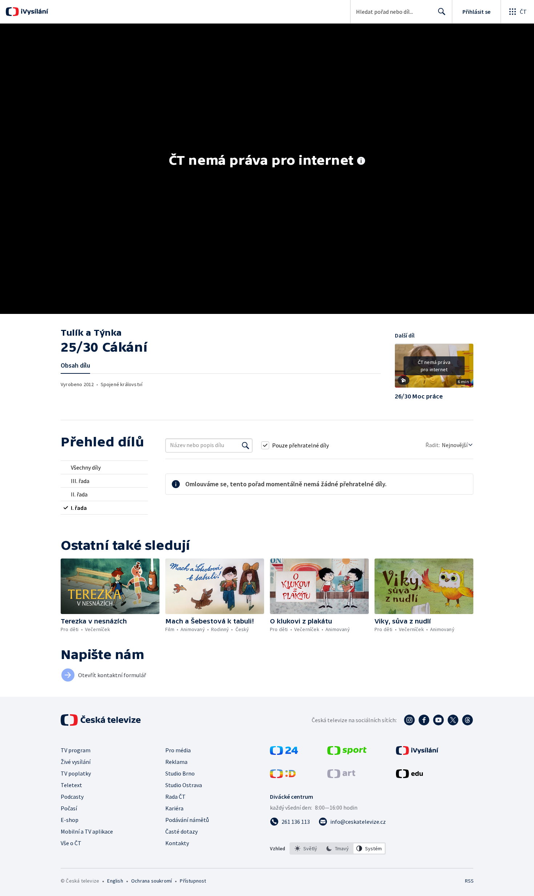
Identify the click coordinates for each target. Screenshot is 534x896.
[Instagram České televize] (409, 720)
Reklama (176, 761)
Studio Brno (180, 773)
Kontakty (177, 843)
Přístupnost (193, 880)
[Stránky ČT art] (341, 776)
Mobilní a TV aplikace (87, 831)
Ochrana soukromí (151, 880)
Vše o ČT (71, 843)
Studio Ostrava (183, 785)
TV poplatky (76, 773)
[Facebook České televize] (424, 720)
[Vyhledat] (245, 445)
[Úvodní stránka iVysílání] (33, 11)
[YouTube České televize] (438, 720)
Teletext (71, 785)
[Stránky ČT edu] (409, 776)
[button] (434, 368)
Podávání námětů (187, 819)
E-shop (69, 819)
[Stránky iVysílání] (417, 752)
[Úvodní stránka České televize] (101, 720)
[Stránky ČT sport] (347, 752)
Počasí (69, 808)
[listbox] (338, 848)
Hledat (442, 11)
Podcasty (72, 796)
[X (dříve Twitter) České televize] (453, 720)
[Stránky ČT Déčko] (283, 776)
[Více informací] (361, 161)
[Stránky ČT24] (284, 752)
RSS (469, 880)
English (115, 880)
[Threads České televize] (467, 720)
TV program (75, 750)
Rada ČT (175, 796)
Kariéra (174, 808)
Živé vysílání (75, 761)
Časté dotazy (181, 831)
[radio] (104, 467)
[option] (306, 848)
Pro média (178, 750)
